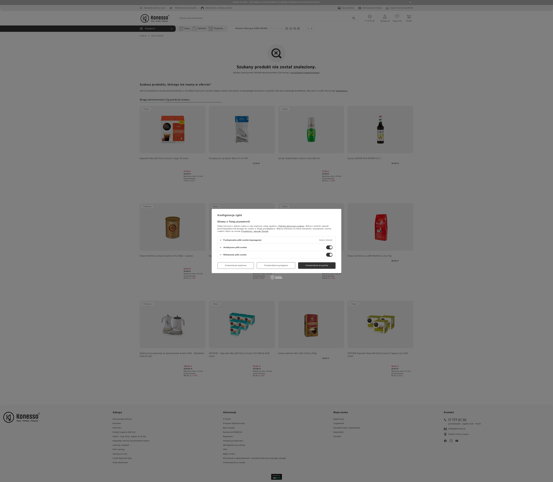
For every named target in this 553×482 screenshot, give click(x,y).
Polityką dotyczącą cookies (291, 226)
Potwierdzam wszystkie (317, 265)
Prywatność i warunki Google (254, 231)
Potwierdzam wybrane (235, 265)
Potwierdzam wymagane (276, 265)
